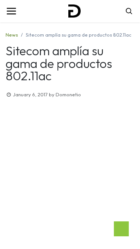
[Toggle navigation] (11, 11)
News (12, 35)
